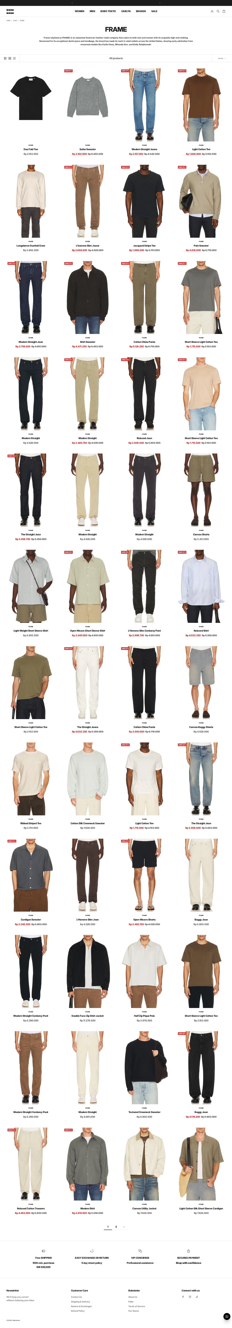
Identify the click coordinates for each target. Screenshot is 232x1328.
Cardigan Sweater (31, 919)
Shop (15, 20)
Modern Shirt (87, 1208)
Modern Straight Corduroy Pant (30, 1015)
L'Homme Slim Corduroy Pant (144, 630)
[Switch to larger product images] (5, 58)
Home (8, 20)
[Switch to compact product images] (14, 58)
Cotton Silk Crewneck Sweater (88, 823)
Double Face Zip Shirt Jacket (88, 1015)
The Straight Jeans (87, 727)
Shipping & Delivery (80, 1301)
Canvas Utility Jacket (144, 1208)
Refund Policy (78, 1311)
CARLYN (126, 11)
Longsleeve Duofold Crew (31, 245)
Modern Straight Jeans (144, 149)
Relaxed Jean (144, 438)
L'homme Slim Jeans (87, 245)
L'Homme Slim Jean (88, 919)
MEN (92, 11)
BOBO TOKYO (108, 11)
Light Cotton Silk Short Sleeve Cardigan (201, 1208)
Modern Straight (31, 438)
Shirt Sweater (87, 342)
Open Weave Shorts (144, 919)
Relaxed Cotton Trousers (31, 1208)
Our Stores (133, 1311)
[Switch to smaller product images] (10, 58)
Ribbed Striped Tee (30, 823)
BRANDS (141, 11)
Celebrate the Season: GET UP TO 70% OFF (116, 3)
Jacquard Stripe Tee (144, 245)
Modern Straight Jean (31, 342)
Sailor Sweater (87, 149)
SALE (154, 11)
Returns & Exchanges (81, 1306)
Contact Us (76, 1297)
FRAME (22, 20)
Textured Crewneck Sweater (144, 1112)
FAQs (130, 1301)
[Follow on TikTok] (197, 1296)
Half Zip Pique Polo (144, 1015)
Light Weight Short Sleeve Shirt (31, 630)
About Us (132, 1297)
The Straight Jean (31, 534)
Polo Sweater (201, 245)
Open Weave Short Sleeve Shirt (87, 630)
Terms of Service (136, 1306)
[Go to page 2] (124, 1227)
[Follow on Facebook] (183, 1296)
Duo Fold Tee (31, 149)
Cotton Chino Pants (144, 342)
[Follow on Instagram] (190, 1296)
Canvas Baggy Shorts (201, 727)
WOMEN (79, 11)
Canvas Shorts (201, 534)
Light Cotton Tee (201, 149)
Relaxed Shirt (201, 630)
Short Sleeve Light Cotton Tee (201, 342)
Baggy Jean (201, 919)
